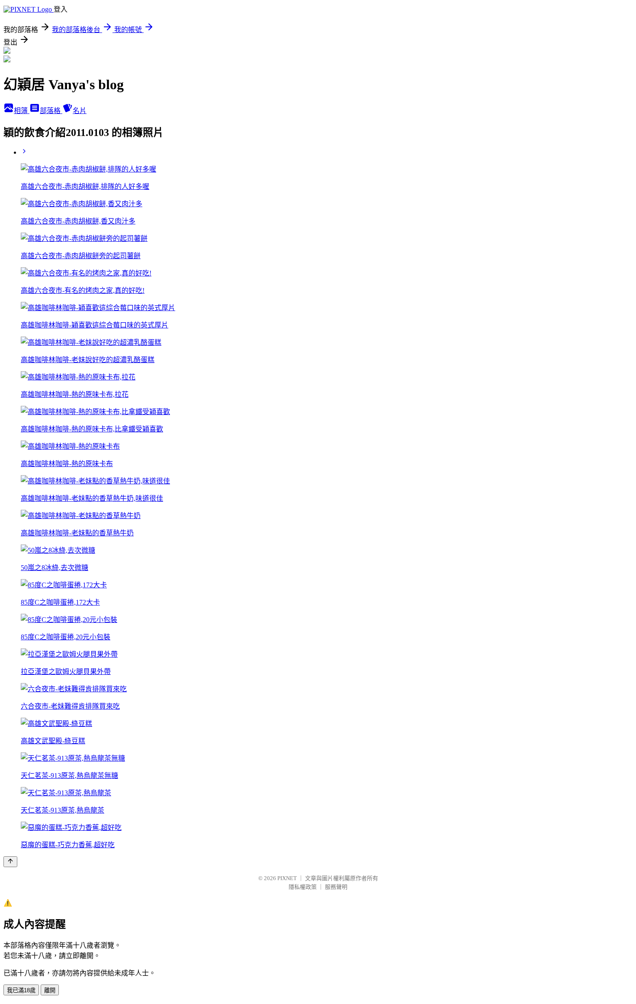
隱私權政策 (303, 887)
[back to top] (10, 861)
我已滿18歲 (21, 990)
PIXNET (287, 878)
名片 (80, 110)
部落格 (51, 110)
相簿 (21, 110)
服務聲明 (336, 887)
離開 (49, 990)
